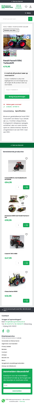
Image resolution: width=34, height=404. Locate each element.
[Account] (30, 7)
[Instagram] (8, 331)
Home (5, 26)
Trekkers (10, 26)
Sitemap (22, 401)
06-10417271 (18, 8)
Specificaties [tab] (20, 111)
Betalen (4, 349)
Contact (4, 352)
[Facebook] (3, 331)
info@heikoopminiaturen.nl (15, 322)
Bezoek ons (5, 358)
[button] (27, 37)
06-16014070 (19, 324)
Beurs (3, 360)
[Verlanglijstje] (26, 7)
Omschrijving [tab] (8, 111)
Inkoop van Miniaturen (9, 366)
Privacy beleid (6, 346)
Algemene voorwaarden (9, 344)
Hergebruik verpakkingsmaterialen (13, 363)
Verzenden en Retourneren (10, 341)
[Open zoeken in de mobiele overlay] (17, 19)
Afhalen (4, 355)
